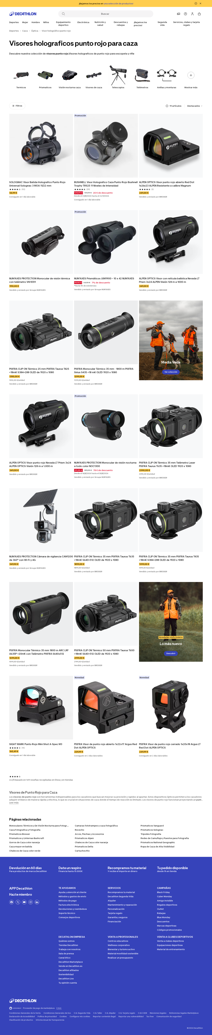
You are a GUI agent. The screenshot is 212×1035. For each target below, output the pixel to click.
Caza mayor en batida (20, 846)
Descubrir (170, 653)
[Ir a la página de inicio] (22, 14)
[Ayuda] (185, 13)
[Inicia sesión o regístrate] (192, 13)
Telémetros (142, 87)
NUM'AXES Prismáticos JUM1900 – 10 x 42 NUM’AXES (104, 278)
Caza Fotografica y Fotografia (24, 830)
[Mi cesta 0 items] (199, 13)
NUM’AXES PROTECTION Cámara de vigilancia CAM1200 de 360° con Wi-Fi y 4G (41, 558)
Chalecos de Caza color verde (24, 851)
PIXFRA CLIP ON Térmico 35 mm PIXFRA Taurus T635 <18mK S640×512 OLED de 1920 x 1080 (104, 558)
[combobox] (195, 105)
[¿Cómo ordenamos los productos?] (167, 105)
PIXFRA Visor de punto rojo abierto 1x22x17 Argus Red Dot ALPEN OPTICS (106, 746)
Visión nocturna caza (70, 87)
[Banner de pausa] (196, 3)
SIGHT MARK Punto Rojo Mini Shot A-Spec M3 (35, 744)
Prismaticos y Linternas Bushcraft (26, 838)
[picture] (41, 146)
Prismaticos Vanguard (152, 825)
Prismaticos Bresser (19, 834)
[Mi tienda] (178, 13)
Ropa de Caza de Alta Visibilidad (157, 846)
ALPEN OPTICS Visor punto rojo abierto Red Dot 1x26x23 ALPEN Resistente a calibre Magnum (167, 184)
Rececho (79, 830)
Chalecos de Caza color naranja (91, 842)
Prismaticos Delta (84, 846)
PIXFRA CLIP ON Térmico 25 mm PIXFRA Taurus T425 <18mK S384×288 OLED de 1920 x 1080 (39, 370)
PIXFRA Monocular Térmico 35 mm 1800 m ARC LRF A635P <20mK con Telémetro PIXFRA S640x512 (39, 652)
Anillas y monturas (166, 87)
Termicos (21, 87)
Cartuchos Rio (82, 851)
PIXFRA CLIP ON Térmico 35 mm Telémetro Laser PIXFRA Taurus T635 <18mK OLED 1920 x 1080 (167, 464)
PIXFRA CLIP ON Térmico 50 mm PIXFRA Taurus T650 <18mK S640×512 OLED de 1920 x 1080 (104, 652)
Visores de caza (94, 87)
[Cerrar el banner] (200, 3)
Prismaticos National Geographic (158, 842)
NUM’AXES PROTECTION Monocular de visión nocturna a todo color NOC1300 (105, 464)
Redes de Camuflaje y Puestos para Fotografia (165, 838)
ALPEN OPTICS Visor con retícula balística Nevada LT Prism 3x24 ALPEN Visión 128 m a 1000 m (169, 280)
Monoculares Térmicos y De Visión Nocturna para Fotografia (40, 825)
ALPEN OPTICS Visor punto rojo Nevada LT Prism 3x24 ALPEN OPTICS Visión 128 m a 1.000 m (40, 464)
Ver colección (171, 372)
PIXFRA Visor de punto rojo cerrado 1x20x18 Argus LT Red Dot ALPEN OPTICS (170, 746)
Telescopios (118, 87)
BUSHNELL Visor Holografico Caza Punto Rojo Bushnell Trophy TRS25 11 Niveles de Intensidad (106, 184)
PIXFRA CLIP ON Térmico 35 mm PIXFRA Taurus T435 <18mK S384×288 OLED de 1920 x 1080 (169, 558)
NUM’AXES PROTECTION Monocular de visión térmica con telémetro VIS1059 (40, 280)
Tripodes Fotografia (151, 834)
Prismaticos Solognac (152, 830)
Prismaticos (45, 87)
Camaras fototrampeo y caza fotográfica (96, 825)
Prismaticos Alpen (84, 838)
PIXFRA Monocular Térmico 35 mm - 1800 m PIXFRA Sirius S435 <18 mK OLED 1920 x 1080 (104, 370)
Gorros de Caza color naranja (24, 842)
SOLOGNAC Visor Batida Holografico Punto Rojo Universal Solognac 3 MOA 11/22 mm (37, 184)
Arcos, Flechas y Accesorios (89, 834)
